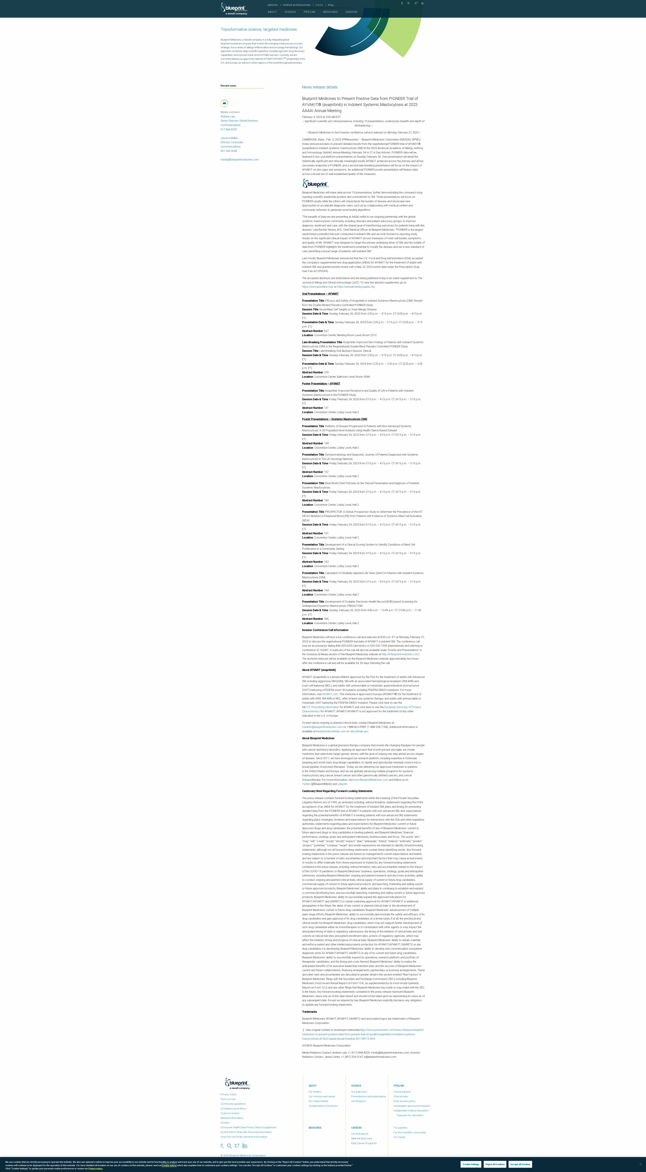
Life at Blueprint (359, 1133)
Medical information (232, 1118)
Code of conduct (230, 1113)
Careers (351, 12)
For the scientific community (410, 1132)
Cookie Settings (471, 1164)
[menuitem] (273, 5)
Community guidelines (233, 1104)
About (272, 12)
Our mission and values (322, 1096)
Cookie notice (169, 1165)
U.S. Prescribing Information (322, 707)
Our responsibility (318, 1101)
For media (399, 1137)
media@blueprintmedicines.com (240, 159)
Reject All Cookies (495, 1164)
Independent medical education (411, 1110)
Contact (225, 1122)
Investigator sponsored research (412, 1106)
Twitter (306, 784)
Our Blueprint (358, 1101)
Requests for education (410, 1115)
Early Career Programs (364, 1143)
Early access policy (405, 1101)
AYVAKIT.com (330, 694)
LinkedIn (342, 784)
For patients (400, 1127)
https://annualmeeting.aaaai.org (355, 286)
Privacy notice (229, 1094)
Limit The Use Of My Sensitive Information (244, 1136)
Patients (273, 5)
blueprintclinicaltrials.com (331, 731)
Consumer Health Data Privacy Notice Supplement (248, 1127)
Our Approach (359, 1091)
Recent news (228, 85)
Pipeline (310, 12)
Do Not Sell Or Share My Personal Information (246, 1132)
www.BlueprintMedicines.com (370, 779)
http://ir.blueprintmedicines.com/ (401, 654)
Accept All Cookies (520, 1164)
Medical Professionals (297, 5)
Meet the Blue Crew (361, 1138)
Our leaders (315, 1091)
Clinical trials (401, 1096)
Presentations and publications (368, 1096)
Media (319, 5)
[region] (323, 1164)
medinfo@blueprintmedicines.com (322, 727)
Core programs (402, 1091)
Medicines (330, 12)
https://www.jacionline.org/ (317, 286)
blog (330, 5)
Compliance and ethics (233, 1108)
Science (290, 12)
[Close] (640, 1164)
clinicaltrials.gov (359, 731)
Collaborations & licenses (323, 1106)
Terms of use (228, 1099)
